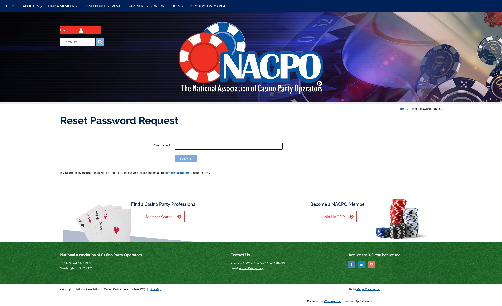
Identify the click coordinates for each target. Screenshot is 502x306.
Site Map (155, 289)
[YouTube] (371, 264)
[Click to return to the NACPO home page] (251, 93)
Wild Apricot (332, 301)
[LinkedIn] (361, 264)
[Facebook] (351, 264)
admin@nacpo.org (177, 172)
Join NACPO (334, 216)
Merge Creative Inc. (368, 289)
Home (402, 108)
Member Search (159, 216)
